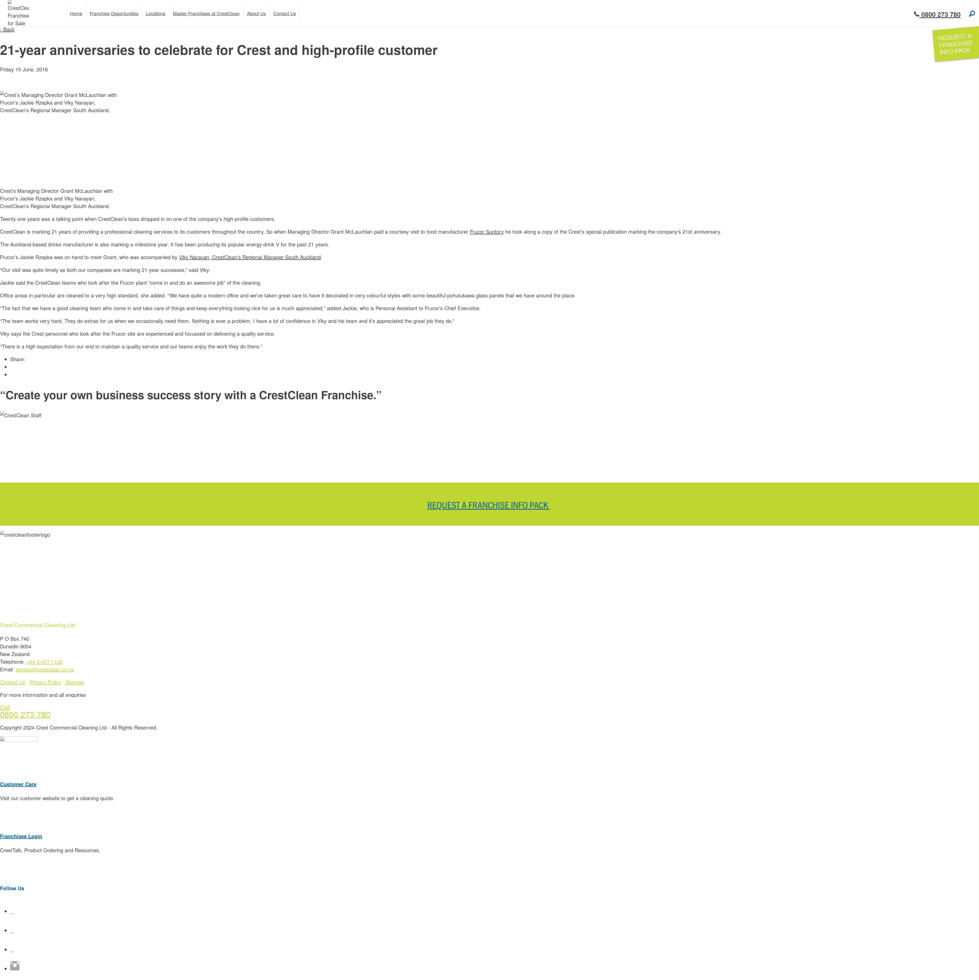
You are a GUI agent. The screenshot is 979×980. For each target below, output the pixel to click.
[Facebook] (12, 911)
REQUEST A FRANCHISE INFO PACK (488, 504)
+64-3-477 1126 (44, 661)
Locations (155, 13)
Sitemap (74, 682)
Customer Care (18, 784)
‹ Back (7, 29)
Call (5, 706)
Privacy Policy (45, 682)
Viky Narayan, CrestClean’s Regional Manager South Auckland (250, 257)
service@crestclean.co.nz (45, 669)
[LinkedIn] (12, 949)
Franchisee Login (21, 836)
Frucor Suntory (487, 231)
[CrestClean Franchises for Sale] (18, 13)
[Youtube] (12, 930)
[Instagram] (14, 968)
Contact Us (12, 682)
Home (76, 13)
